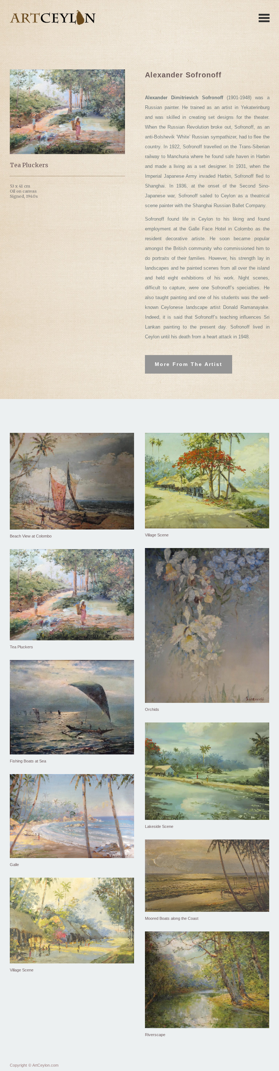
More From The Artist (188, 364)
